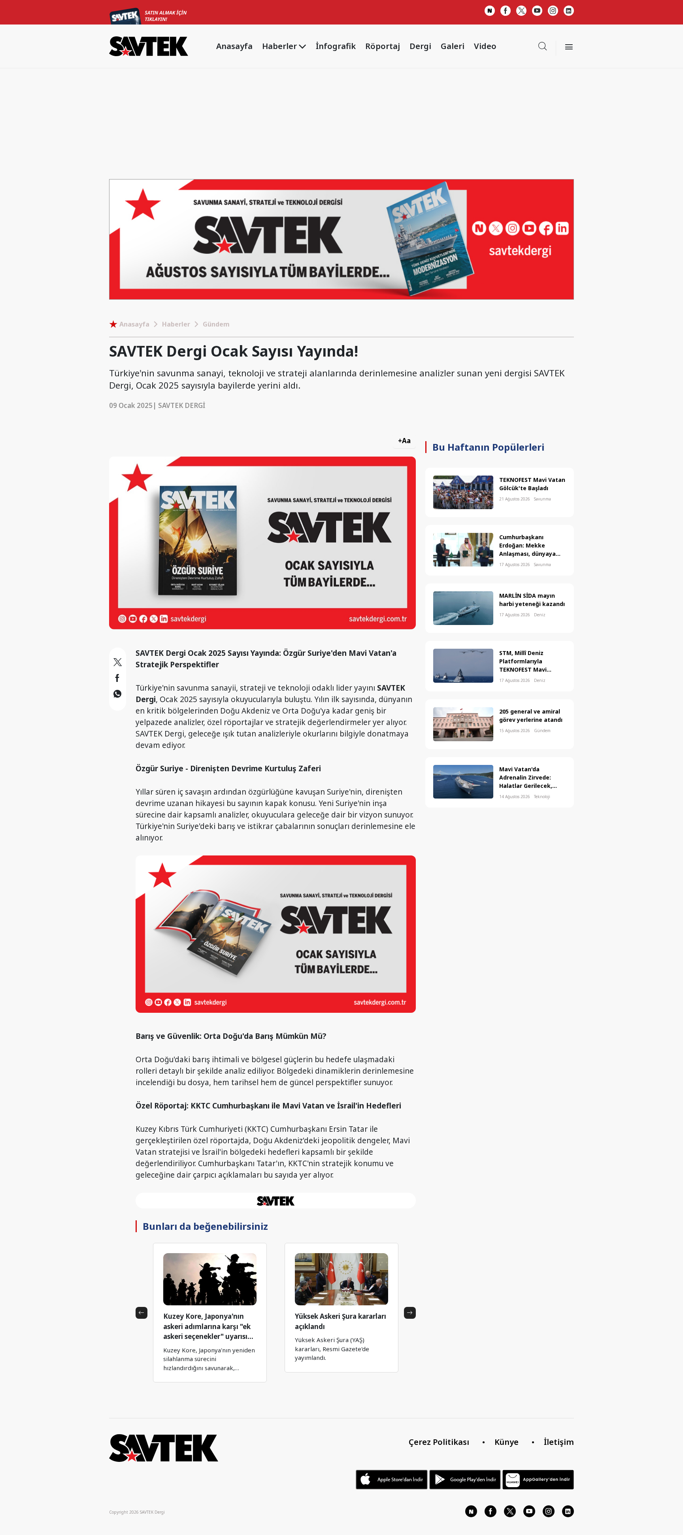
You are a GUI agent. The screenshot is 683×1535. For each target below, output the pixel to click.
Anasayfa (234, 46)
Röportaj (382, 46)
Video (485, 46)
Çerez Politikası (439, 1442)
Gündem (216, 324)
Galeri (452, 46)
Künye (506, 1442)
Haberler (176, 324)
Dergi (420, 46)
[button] (141, 1313)
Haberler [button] (279, 46)
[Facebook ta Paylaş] (117, 679)
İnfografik (336, 46)
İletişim (559, 1442)
